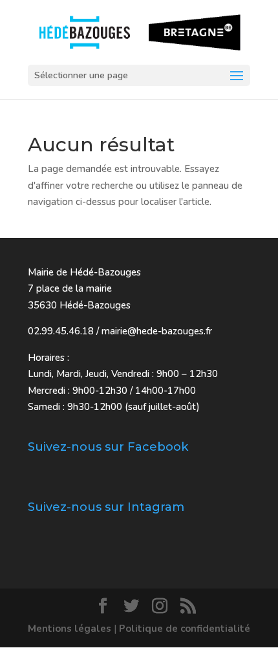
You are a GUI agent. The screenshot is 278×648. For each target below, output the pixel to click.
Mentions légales (69, 628)
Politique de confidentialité (184, 628)
